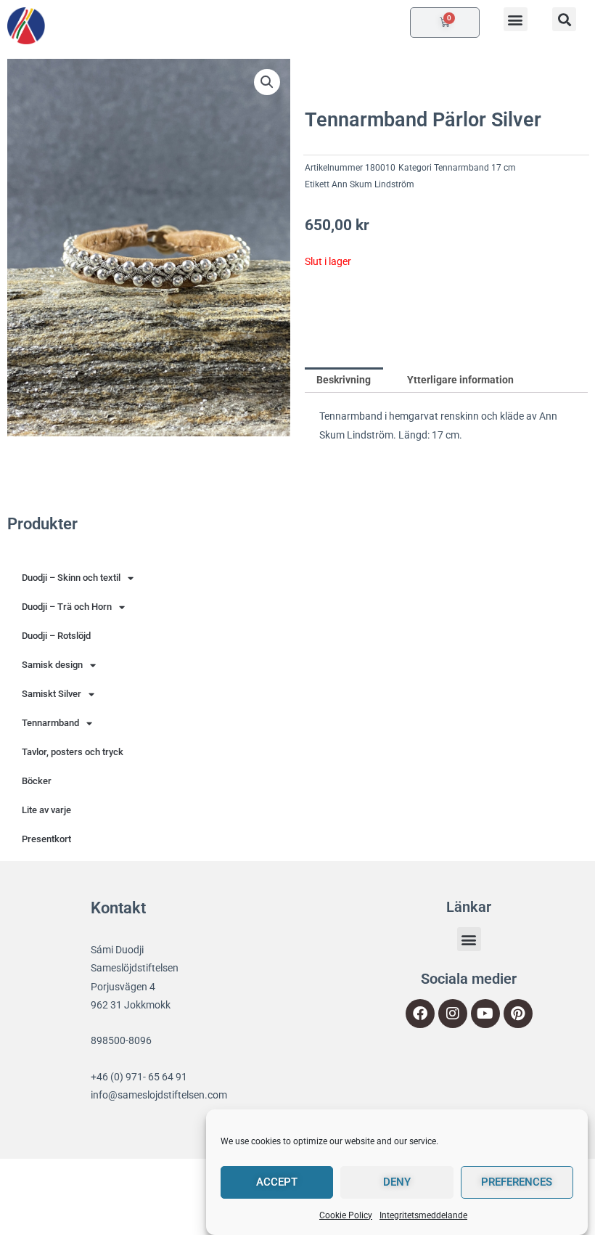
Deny (397, 1182)
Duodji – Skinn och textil (71, 577)
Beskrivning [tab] (343, 380)
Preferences (516, 1182)
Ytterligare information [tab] (460, 380)
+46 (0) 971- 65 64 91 (139, 1077)
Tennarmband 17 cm (475, 168)
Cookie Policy (345, 1215)
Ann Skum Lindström (373, 184)
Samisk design (52, 664)
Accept (277, 1182)
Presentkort (46, 838)
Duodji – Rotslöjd (56, 635)
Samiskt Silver (51, 693)
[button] (516, 19)
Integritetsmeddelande (423, 1215)
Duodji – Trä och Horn (67, 606)
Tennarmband (50, 722)
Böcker (37, 780)
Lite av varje (46, 809)
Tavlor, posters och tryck (72, 751)
